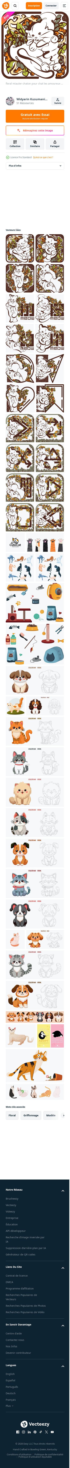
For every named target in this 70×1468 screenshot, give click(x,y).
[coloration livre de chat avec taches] (34, 1171)
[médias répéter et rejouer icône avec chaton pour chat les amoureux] (20, 638)
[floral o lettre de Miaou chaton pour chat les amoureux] (20, 428)
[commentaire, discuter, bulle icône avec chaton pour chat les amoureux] (20, 488)
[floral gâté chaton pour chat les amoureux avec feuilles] (20, 308)
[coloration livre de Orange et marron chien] (34, 1364)
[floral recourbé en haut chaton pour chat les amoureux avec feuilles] (20, 278)
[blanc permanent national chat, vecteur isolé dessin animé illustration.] (21, 1405)
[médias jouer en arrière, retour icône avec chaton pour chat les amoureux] (20, 816)
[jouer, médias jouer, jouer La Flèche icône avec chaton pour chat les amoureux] (20, 756)
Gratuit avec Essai (35, 116)
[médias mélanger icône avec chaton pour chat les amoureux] (20, 667)
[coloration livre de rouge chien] (24, 1308)
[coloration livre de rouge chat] (34, 1080)
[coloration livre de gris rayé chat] (34, 1334)
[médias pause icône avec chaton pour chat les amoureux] (20, 727)
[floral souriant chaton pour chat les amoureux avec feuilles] (20, 338)
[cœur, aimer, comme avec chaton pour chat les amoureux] (20, 548)
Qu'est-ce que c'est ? (43, 157)
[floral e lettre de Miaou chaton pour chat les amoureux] (20, 398)
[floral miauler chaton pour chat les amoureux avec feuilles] (20, 248)
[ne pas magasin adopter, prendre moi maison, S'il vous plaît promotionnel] (19, 1429)
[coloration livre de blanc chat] (34, 1141)
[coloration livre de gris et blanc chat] (34, 1110)
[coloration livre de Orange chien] (34, 1201)
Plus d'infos (15, 165)
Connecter (51, 5)
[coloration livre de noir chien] (34, 1262)
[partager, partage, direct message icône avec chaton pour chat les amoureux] (20, 518)
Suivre (57, 103)
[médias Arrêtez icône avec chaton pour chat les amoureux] (20, 786)
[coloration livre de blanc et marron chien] (24, 1054)
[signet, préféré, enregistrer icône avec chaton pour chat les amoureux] (20, 578)
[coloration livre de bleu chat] (34, 1232)
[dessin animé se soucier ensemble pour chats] (34, 931)
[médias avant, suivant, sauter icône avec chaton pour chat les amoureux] (20, 608)
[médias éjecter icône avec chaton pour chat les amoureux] (20, 697)
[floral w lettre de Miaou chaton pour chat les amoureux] (20, 368)
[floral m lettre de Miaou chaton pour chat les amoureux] (20, 458)
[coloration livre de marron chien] (34, 1008)
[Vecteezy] (5, 5)
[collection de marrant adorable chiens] (34, 1386)
